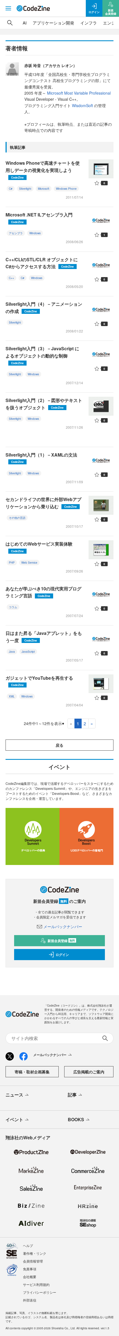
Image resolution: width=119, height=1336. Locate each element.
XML (12, 696)
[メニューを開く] (8, 8)
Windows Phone (66, 189)
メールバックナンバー (62, 926)
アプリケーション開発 (53, 23)
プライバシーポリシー (39, 1292)
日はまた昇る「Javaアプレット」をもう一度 (44, 637)
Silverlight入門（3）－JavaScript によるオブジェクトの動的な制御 (42, 355)
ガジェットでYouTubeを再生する (39, 681)
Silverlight (25, 189)
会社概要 (29, 1276)
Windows (35, 233)
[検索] (10, 22)
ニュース (14, 1094)
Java (12, 652)
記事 (72, 1094)
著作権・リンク (34, 1253)
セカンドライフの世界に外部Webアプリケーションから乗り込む (43, 503)
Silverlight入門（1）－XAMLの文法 (41, 458)
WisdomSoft (82, 105)
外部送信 (29, 1300)
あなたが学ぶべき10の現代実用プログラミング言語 (43, 592)
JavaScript (28, 652)
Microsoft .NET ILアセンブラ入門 (39, 217)
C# (10, 189)
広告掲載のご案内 (88, 1071)
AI (25, 23)
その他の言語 (17, 518)
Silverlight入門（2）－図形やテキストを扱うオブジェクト (44, 404)
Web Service (29, 563)
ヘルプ (28, 1245)
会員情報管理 (33, 1261)
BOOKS (76, 1119)
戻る (59, 745)
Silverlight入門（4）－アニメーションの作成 (44, 307)
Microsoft (43, 189)
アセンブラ (16, 233)
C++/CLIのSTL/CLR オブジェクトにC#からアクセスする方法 (42, 263)
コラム (13, 607)
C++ (11, 278)
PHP (12, 563)
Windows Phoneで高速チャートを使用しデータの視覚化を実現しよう (43, 169)
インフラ (88, 23)
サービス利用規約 (36, 1284)
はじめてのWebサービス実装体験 (39, 547)
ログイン (62, 954)
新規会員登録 (61, 940)
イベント (14, 1119)
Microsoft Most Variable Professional (79, 93)
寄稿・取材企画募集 (32, 1071)
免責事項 (29, 1268)
